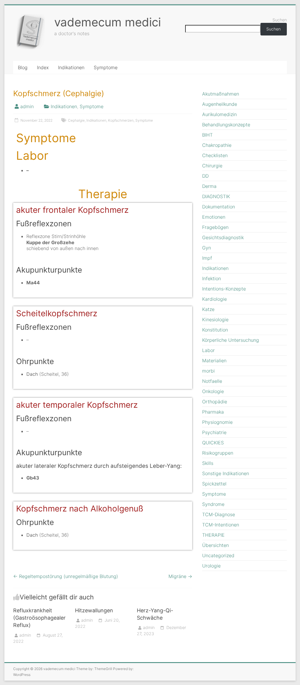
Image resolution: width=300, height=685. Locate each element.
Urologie (211, 566)
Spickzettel (214, 484)
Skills (207, 463)
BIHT (207, 135)
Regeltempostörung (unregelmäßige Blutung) (65, 576)
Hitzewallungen (94, 610)
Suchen (279, 19)
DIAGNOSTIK (216, 196)
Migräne (180, 576)
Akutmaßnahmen (220, 94)
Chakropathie (216, 145)
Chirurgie (212, 166)
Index (43, 67)
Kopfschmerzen (121, 120)
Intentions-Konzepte (224, 289)
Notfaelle (212, 381)
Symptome (105, 67)
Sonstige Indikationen (225, 473)
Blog (23, 67)
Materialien (214, 360)
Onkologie (213, 391)
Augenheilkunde (219, 104)
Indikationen (71, 67)
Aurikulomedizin (219, 114)
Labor (208, 350)
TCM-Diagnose (218, 514)
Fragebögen (215, 227)
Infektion (211, 278)
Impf (207, 258)
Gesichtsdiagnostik (223, 237)
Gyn (206, 248)
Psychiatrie (214, 432)
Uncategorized (218, 555)
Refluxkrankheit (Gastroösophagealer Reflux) (39, 617)
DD (205, 176)
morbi (208, 371)
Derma (209, 186)
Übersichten (215, 545)
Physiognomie (217, 422)
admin (27, 106)
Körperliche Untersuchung (230, 340)
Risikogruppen (217, 453)
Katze (208, 309)
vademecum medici (107, 22)
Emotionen (213, 217)
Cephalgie (76, 120)
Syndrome (213, 504)
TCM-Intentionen (220, 525)
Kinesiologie (215, 319)
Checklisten (215, 155)
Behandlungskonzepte (226, 125)
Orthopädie (214, 401)
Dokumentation (218, 207)
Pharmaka (213, 412)
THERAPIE (213, 535)
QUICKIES (213, 443)
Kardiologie (214, 299)
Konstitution (215, 330)
